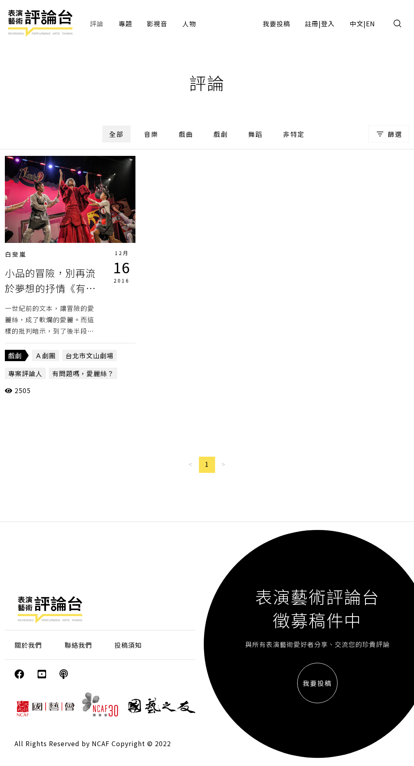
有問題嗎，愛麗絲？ (83, 373)
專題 (125, 23)
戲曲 (186, 134)
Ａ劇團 (45, 355)
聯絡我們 (78, 645)
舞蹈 (255, 134)
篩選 (395, 134)
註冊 (312, 23)
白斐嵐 (16, 254)
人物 (189, 23)
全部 (116, 134)
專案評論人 (25, 373)
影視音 (157, 23)
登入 (328, 23)
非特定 (294, 134)
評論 (97, 23)
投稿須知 (128, 645)
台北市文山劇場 (89, 355)
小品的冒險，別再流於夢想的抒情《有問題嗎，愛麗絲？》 (50, 288)
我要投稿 (276, 23)
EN (370, 23)
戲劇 (220, 134)
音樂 (151, 134)
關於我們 (28, 645)
